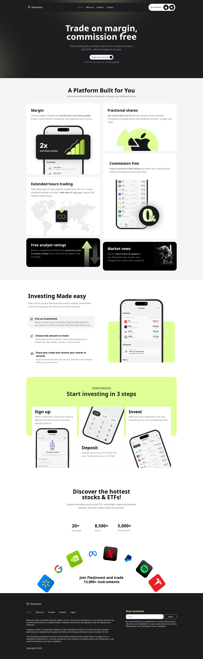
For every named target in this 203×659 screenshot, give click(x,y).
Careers (100, 7)
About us (90, 7)
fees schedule (113, 62)
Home (80, 7)
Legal (72, 612)
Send (170, 616)
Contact (109, 7)
